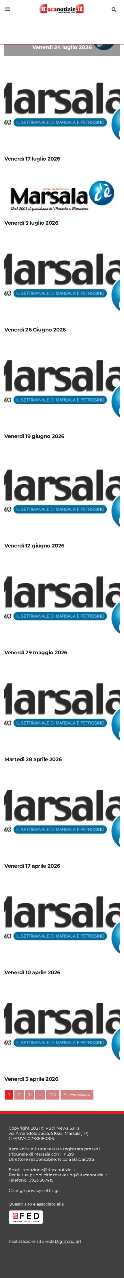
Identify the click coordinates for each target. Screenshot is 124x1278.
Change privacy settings (34, 1190)
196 (52, 1095)
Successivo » (77, 1095)
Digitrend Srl (68, 1241)
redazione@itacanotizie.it (48, 1169)
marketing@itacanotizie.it (80, 1175)
